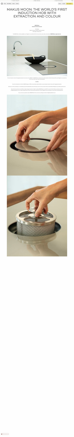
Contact (17, 3)
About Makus (9, 3)
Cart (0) (64, 3)
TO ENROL (37, 81)
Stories (14, 3)
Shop (5, 3)
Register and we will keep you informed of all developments (53, 90)
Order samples (69, 3)
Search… (60, 3)
